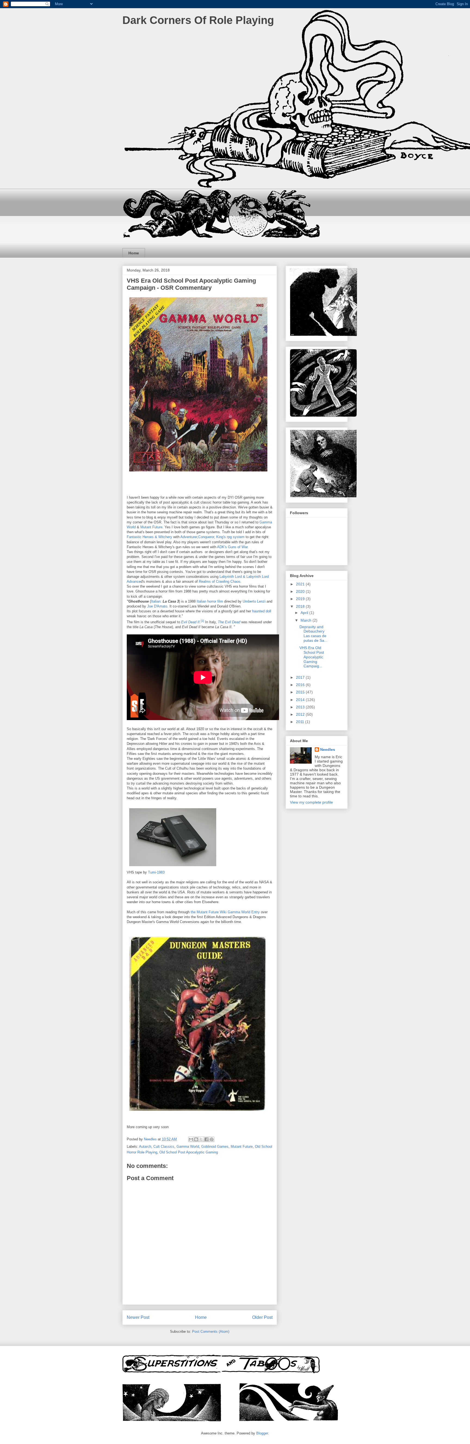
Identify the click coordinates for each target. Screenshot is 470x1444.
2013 (301, 707)
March (307, 620)
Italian (155, 601)
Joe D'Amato (157, 606)
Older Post (262, 1317)
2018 (301, 606)
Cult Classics (163, 1146)
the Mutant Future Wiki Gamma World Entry (226, 912)
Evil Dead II (190, 622)
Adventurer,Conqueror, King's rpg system (212, 537)
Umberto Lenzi (254, 601)
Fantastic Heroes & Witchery (150, 537)
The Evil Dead (229, 622)
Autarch (145, 1146)
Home (133, 253)
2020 (301, 591)
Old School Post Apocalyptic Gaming (188, 1152)
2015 (301, 692)
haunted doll (261, 611)
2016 (301, 685)
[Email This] (191, 1139)
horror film (215, 601)
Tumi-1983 (156, 872)
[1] (202, 620)
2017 (301, 677)
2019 (301, 599)
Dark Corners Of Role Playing (198, 20)
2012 (301, 714)
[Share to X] (201, 1139)
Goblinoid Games (214, 1146)
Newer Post (138, 1317)
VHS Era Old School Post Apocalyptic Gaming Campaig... (311, 657)
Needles (327, 749)
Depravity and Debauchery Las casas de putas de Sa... (313, 634)
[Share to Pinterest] (211, 1139)
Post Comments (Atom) (210, 1331)
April (305, 612)
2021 (301, 584)
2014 (301, 700)
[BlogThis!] (196, 1139)
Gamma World (188, 1146)
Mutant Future (151, 527)
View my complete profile (311, 802)
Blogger (262, 1433)
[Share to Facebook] (206, 1139)
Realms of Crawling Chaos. (220, 581)
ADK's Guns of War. (233, 547)
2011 (300, 722)
